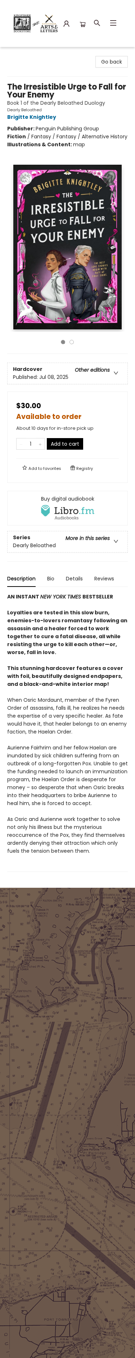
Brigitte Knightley (31, 117)
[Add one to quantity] (40, 444)
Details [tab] (74, 578)
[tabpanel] (67, 732)
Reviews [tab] (104, 578)
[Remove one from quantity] (21, 444)
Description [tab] (21, 578)
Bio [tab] (50, 578)
